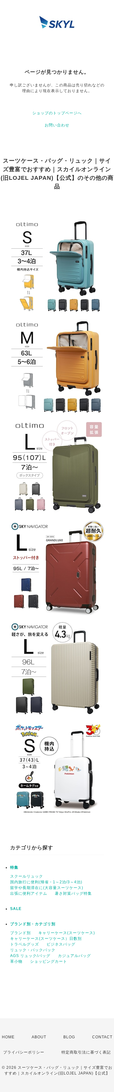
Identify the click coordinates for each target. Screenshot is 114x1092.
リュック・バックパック (32, 950)
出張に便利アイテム (28, 893)
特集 (14, 867)
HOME (8, 1037)
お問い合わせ (57, 125)
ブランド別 (20, 933)
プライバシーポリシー (23, 1052)
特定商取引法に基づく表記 (86, 1052)
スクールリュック (26, 876)
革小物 (16, 961)
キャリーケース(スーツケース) (66, 933)
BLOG (69, 1037)
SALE (16, 909)
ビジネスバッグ (61, 944)
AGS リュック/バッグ (30, 956)
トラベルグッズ (24, 944)
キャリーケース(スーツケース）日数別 (46, 938)
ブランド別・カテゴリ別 (32, 924)
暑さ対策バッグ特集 (73, 893)
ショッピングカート (48, 961)
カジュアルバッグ (74, 956)
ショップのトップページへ (57, 113)
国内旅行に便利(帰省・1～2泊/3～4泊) (46, 882)
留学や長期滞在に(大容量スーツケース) (46, 888)
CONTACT (102, 1037)
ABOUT (39, 1037)
